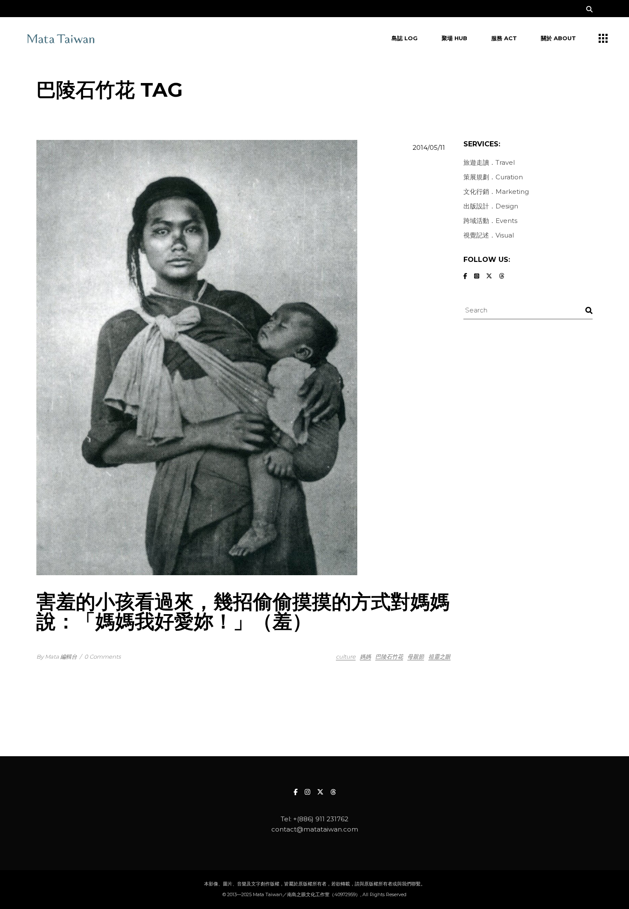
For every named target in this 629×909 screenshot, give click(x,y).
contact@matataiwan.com (314, 829)
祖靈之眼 (439, 656)
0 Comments (102, 656)
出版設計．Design (490, 206)
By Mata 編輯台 (56, 656)
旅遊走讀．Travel (489, 162)
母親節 (415, 656)
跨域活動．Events (490, 221)
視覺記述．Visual (488, 235)
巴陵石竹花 (389, 656)
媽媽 (365, 656)
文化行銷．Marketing (496, 191)
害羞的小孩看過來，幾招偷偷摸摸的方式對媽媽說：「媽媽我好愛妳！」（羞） (243, 611)
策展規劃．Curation (493, 177)
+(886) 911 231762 (320, 819)
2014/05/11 (428, 147)
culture (346, 656)
